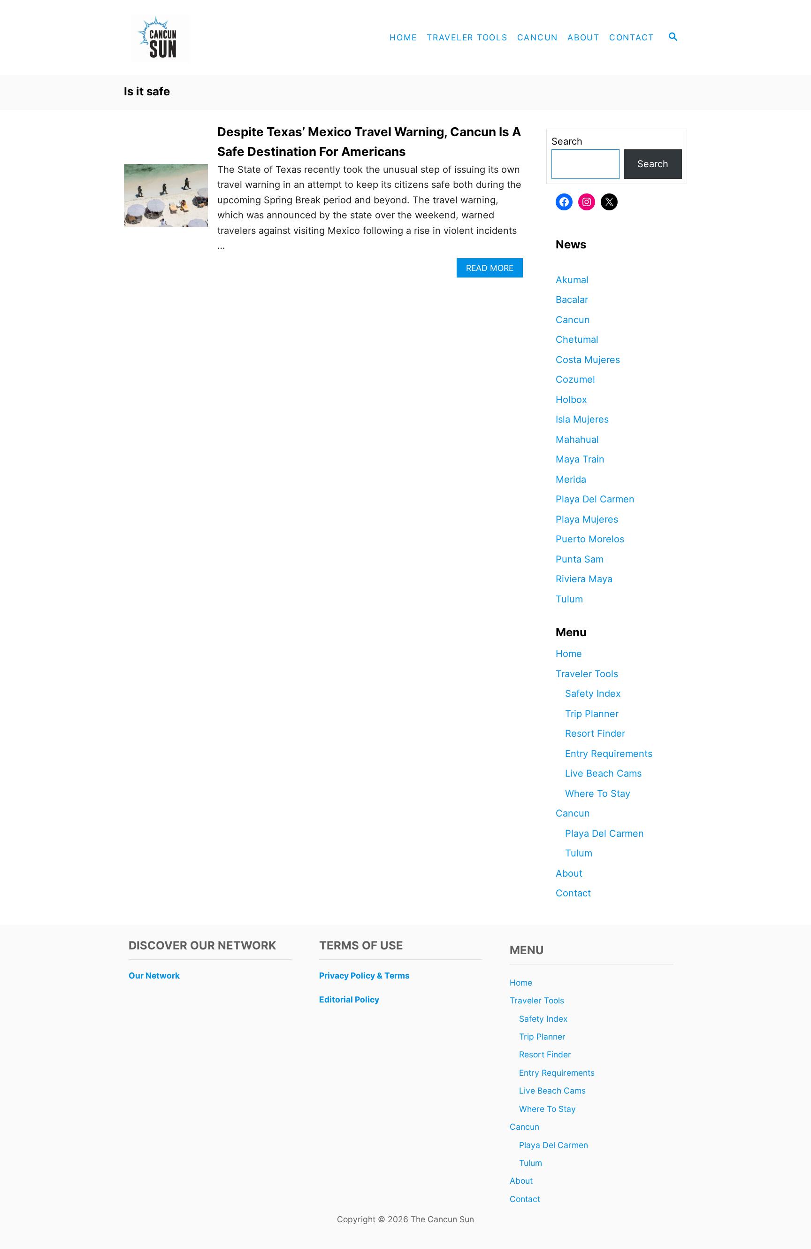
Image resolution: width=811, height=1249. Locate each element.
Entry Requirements (608, 753)
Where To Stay (597, 793)
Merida (571, 479)
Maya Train (580, 459)
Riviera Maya (584, 579)
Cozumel (575, 379)
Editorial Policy (349, 999)
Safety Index (593, 693)
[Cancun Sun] (208, 37)
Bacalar (572, 299)
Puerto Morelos (590, 539)
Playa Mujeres (587, 519)
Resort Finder (595, 733)
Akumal (572, 279)
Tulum (569, 599)
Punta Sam (580, 559)
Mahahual (577, 439)
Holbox (571, 399)
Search (566, 141)
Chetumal (577, 339)
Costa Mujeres (588, 359)
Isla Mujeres (582, 419)
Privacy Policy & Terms (364, 975)
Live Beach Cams (603, 773)
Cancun (573, 319)
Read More (493, 270)
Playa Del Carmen (595, 499)
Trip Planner (592, 713)
